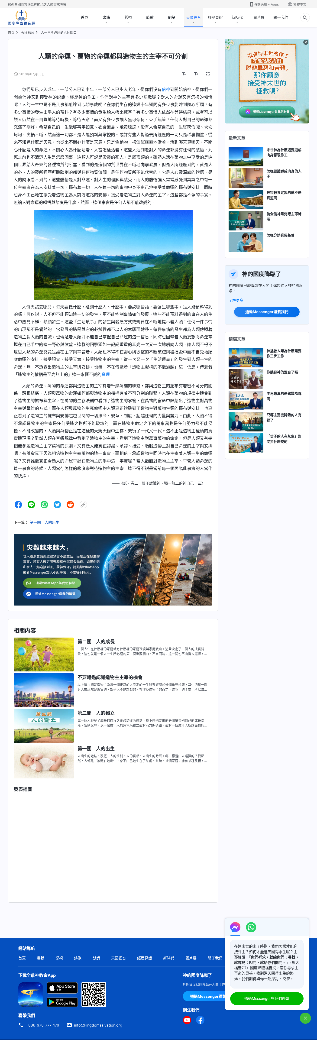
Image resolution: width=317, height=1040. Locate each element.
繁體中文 (299, 4)
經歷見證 (215, 17)
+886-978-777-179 (42, 1025)
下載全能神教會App (37, 975)
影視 (128, 17)
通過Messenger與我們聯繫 (266, 998)
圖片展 (259, 17)
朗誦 (171, 17)
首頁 (84, 17)
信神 (166, 89)
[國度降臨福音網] (21, 17)
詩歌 (150, 17)
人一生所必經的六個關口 (59, 32)
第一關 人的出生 (44, 522)
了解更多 (236, 300)
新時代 (237, 17)
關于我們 (280, 17)
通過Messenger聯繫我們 (266, 311)
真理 (105, 374)
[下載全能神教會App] (30, 994)
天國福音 (193, 17)
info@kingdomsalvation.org (98, 1025)
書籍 (106, 17)
